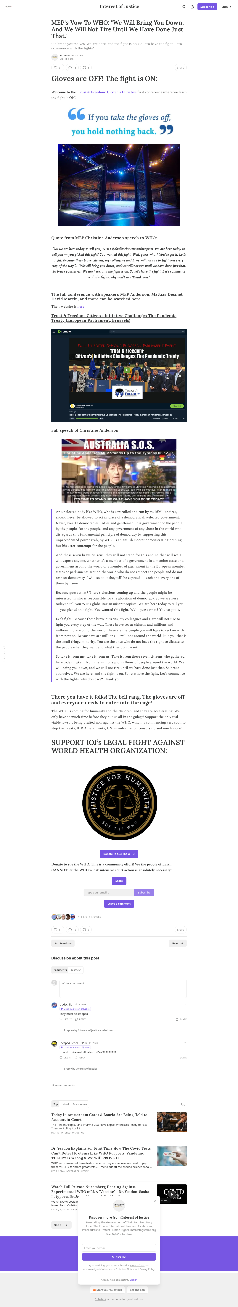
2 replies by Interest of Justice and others (88, 1030)
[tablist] (67, 970)
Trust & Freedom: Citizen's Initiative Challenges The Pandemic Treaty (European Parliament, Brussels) (113, 318)
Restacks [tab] (75, 970)
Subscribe (207, 7)
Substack (100, 1299)
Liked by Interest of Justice (76, 1008)
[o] (172, 1194)
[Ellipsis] (185, 1004)
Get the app (137, 1290)
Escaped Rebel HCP (72, 1043)
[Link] (46, 78)
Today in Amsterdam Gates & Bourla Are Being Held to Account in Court (99, 1117)
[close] (155, 1201)
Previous (66, 943)
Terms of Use (137, 1265)
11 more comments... (64, 1085)
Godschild (66, 1004)
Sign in (226, 7)
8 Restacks (95, 917)
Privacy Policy (147, 1269)
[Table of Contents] (4, 653)
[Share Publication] (192, 6)
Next (175, 943)
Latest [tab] (65, 1104)
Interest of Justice (71, 55)
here (136, 298)
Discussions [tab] (80, 1104)
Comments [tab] (60, 970)
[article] (119, 1126)
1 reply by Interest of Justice (80, 1068)
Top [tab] (56, 1104)
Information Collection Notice (118, 1269)
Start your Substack (109, 1290)
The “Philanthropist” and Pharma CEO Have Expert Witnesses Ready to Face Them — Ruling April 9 (99, 1126)
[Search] (184, 6)
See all (58, 1225)
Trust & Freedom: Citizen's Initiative (107, 92)
